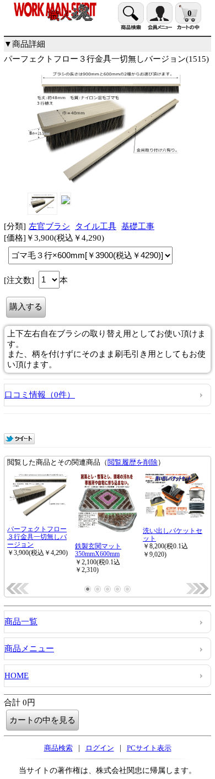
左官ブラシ (49, 226)
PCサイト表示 (149, 748)
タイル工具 (95, 226)
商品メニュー (29, 648)
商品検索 (58, 748)
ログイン (99, 748)
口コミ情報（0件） (39, 394)
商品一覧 (20, 621)
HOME (16, 675)
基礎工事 (137, 226)
